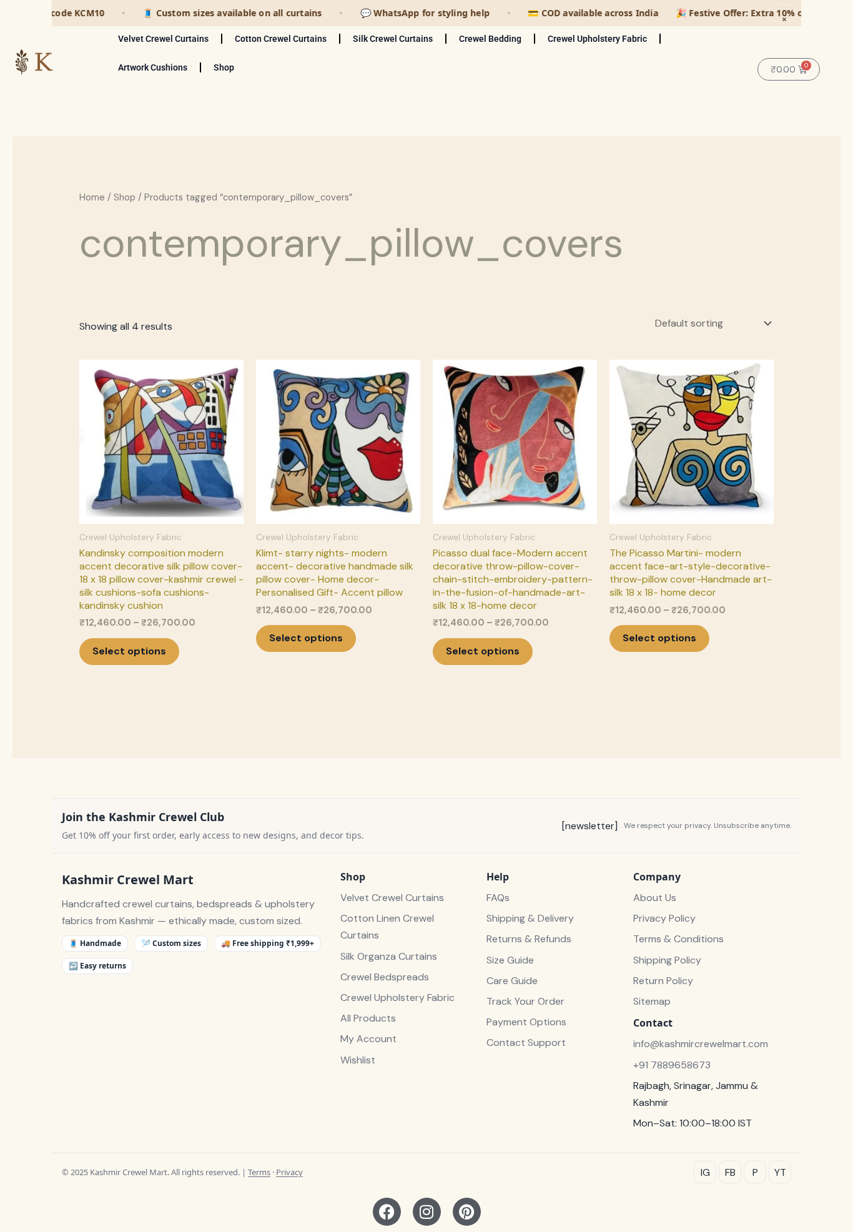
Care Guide (512, 980)
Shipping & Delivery (530, 918)
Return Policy (663, 980)
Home (92, 197)
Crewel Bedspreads (384, 976)
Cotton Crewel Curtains (281, 39)
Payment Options (526, 1021)
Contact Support (526, 1042)
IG (705, 1172)
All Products (368, 1018)
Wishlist (357, 1060)
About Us (654, 897)
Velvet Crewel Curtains (163, 39)
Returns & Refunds (528, 938)
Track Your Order (525, 1001)
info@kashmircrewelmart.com (700, 1043)
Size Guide (510, 960)
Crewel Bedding (490, 39)
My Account (368, 1038)
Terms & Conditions (678, 938)
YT (780, 1172)
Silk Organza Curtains (388, 956)
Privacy (289, 1172)
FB (730, 1172)
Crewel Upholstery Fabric (597, 39)
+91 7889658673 (672, 1065)
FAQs (498, 897)
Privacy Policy (664, 918)
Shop (224, 67)
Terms (259, 1172)
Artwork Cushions (152, 67)
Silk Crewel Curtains (393, 39)
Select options (129, 651)
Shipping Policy (667, 960)
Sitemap (652, 1001)
